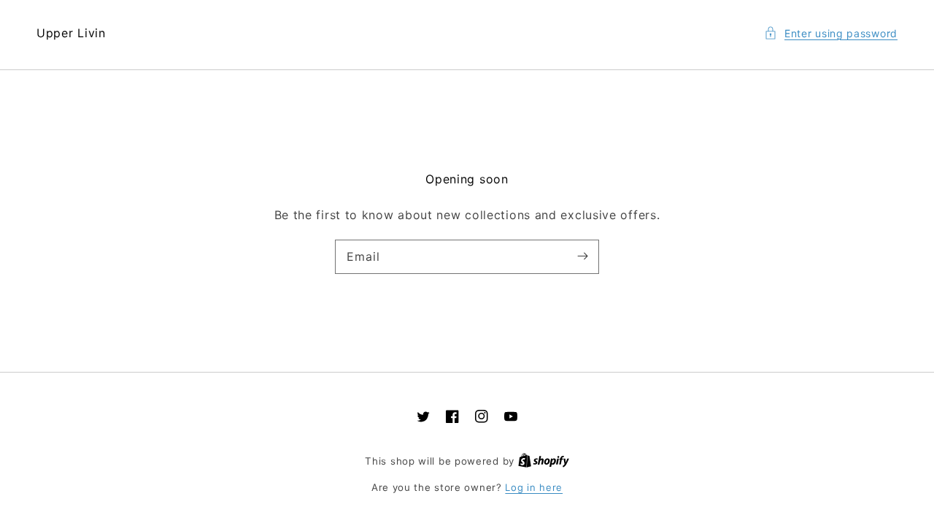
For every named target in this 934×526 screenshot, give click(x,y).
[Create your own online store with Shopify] (543, 461)
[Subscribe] (582, 256)
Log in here (534, 487)
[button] (831, 33)
